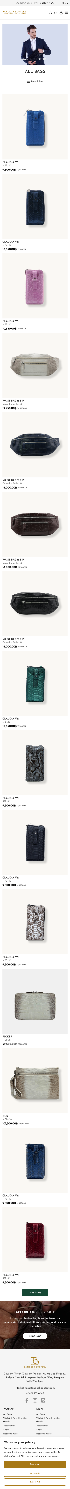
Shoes (6, 1430)
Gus (5, 1116)
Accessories (9, 1425)
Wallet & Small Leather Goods (15, 1420)
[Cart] (61, 12)
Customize (35, 1473)
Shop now (48, 3)
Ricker (7, 1037)
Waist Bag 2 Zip (13, 401)
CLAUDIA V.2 (10, 162)
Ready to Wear (10, 1434)
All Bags (7, 1414)
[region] (35, 1463)
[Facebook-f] (26, 1400)
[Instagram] (35, 1400)
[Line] (43, 1400)
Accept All (35, 1464)
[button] (66, 12)
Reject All (35, 1482)
